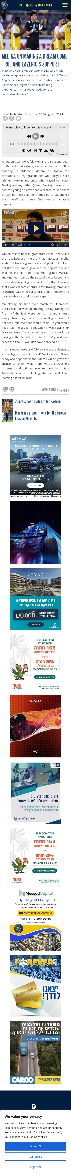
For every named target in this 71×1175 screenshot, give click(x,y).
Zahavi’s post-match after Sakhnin (38, 401)
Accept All (35, 1146)
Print (66, 390)
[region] (35, 1142)
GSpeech (63, 154)
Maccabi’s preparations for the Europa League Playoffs (40, 416)
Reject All (35, 1167)
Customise (35, 1156)
